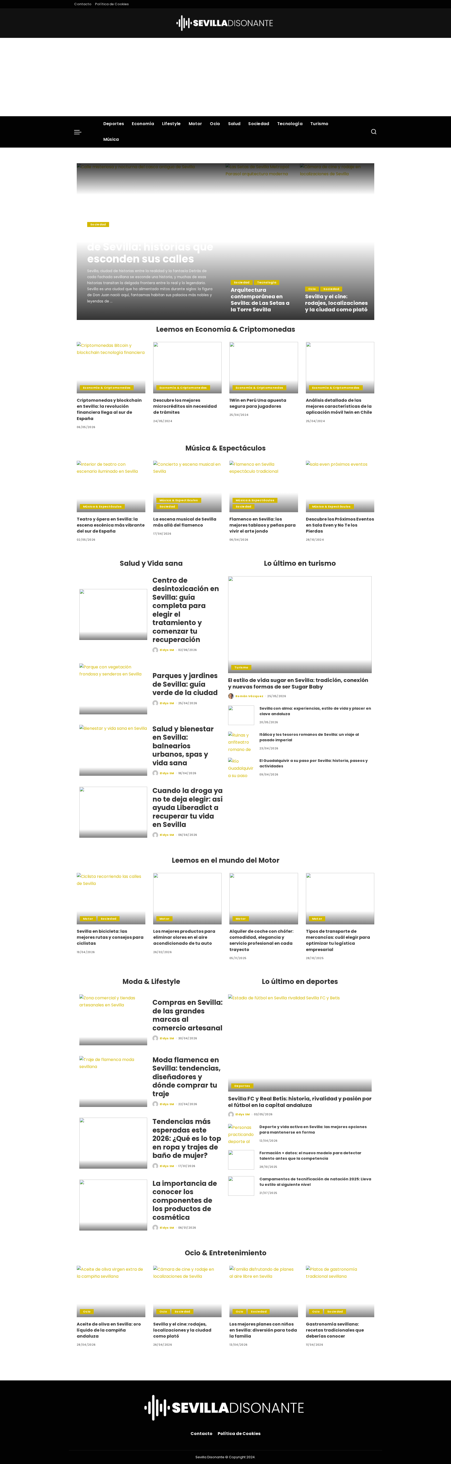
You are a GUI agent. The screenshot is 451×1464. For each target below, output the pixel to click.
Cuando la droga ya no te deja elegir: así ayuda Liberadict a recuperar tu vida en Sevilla (187, 807)
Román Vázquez (249, 696)
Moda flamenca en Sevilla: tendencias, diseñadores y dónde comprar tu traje (186, 1077)
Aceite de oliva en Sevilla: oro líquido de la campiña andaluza (109, 1330)
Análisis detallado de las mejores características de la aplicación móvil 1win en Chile (339, 406)
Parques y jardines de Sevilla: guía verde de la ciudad (185, 684)
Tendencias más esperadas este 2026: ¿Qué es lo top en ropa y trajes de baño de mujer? (186, 1138)
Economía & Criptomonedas (106, 388)
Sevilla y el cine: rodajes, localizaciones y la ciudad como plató (336, 303)
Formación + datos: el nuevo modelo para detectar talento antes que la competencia (310, 1155)
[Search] (374, 132)
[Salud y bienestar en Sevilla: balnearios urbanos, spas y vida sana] (113, 750)
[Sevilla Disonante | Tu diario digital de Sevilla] (225, 23)
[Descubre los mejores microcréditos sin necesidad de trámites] (187, 367)
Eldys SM (101, 315)
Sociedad (98, 224)
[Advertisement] (225, 77)
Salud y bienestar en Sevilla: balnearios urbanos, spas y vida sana (183, 746)
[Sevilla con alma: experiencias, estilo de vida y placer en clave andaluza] (241, 715)
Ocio (312, 289)
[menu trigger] (80, 132)
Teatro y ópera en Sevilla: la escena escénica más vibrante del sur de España (111, 525)
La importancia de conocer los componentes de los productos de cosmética (184, 1200)
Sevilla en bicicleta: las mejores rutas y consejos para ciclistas (110, 937)
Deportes (242, 1086)
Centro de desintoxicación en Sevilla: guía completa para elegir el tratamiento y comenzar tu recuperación (185, 610)
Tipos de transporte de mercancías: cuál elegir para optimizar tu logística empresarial (338, 940)
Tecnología (266, 282)
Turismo (241, 667)
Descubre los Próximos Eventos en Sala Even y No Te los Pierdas (340, 525)
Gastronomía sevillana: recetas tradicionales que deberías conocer (335, 1330)
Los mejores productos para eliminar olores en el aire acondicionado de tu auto (184, 937)
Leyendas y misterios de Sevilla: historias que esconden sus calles (150, 247)
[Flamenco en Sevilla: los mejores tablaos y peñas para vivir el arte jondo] (263, 486)
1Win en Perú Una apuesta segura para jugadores (257, 403)
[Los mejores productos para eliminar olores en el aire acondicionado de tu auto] (187, 898)
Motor (88, 919)
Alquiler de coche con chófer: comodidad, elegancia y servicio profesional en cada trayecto (261, 940)
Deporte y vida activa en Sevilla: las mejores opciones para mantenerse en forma (313, 1129)
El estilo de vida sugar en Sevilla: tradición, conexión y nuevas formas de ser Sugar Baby (298, 683)
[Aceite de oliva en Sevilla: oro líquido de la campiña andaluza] (111, 1291)
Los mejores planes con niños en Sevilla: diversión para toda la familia (263, 1330)
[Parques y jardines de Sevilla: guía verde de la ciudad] (113, 688)
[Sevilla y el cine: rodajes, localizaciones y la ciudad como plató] (337, 241)
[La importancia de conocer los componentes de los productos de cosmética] (113, 1205)
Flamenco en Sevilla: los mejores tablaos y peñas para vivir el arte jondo (262, 525)
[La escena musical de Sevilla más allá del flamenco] (187, 486)
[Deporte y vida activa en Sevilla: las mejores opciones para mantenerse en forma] (241, 1134)
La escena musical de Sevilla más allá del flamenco (184, 522)
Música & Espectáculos (102, 506)
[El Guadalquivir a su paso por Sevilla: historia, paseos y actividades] (241, 767)
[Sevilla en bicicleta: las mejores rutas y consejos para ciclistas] (111, 898)
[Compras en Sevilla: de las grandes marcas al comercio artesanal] (113, 1019)
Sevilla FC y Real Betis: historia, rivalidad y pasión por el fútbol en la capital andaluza (300, 1102)
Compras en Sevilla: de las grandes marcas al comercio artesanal (187, 1015)
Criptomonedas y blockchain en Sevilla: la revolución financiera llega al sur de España (109, 409)
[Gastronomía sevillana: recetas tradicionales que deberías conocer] (340, 1291)
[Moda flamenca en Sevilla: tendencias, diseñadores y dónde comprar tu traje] (113, 1081)
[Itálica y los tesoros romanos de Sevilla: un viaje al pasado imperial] (241, 741)
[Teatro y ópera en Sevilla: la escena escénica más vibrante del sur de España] (111, 486)
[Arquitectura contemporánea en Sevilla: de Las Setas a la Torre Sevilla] (262, 241)
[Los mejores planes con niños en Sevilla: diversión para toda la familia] (263, 1291)
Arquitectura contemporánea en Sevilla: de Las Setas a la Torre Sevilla (260, 299)
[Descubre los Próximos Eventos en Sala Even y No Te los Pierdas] (340, 486)
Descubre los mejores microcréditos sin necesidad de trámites (185, 406)
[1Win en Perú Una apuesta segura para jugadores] (263, 367)
